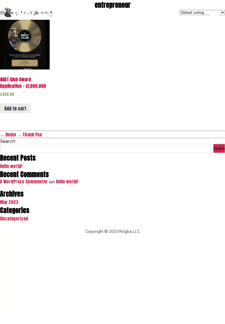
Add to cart (15, 108)
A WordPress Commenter (24, 181)
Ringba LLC (129, 231)
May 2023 (9, 202)
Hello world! (11, 166)
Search (7, 141)
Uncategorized (14, 218)
